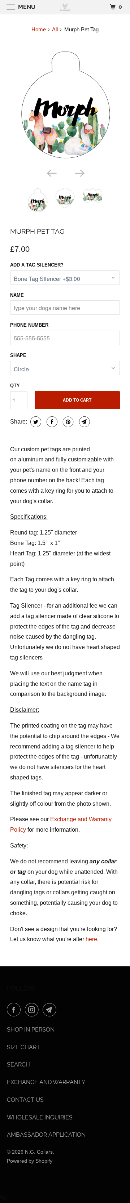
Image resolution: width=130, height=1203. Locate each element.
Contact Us (25, 1099)
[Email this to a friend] (83, 421)
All (55, 29)
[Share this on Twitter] (35, 421)
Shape (18, 355)
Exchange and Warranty (46, 1082)
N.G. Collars (39, 1152)
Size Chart (23, 1047)
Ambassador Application (46, 1134)
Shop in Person (31, 1029)
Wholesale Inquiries (40, 1117)
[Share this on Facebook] (51, 421)
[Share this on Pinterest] (67, 421)
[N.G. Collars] (65, 7)
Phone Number (29, 325)
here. (92, 939)
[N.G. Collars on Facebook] (15, 1009)
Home (38, 29)
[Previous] (51, 172)
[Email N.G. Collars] (51, 1009)
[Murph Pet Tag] (65, 102)
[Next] (79, 172)
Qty (15, 385)
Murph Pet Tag (37, 231)
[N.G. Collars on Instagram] (33, 1009)
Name (17, 295)
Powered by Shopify (29, 1161)
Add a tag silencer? (37, 265)
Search (18, 1064)
